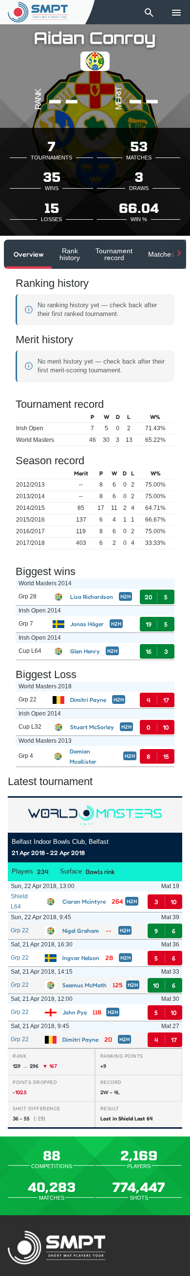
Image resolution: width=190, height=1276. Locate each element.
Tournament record (114, 254)
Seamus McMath (84, 981)
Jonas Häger (87, 624)
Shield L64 (24, 899)
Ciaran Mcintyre (84, 899)
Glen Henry (85, 651)
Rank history (69, 254)
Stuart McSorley (92, 727)
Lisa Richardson (91, 596)
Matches (162, 254)
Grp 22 (20, 926)
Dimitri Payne (88, 699)
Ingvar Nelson (80, 954)
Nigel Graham (80, 926)
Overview (29, 254)
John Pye (74, 1008)
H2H (125, 597)
